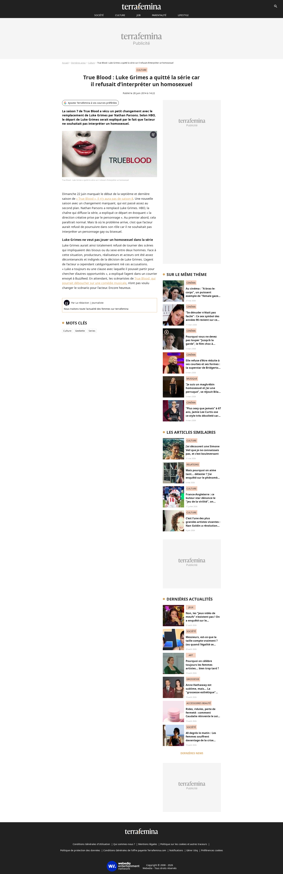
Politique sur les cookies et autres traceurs (183, 844)
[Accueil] (141, 6)
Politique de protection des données (80, 850)
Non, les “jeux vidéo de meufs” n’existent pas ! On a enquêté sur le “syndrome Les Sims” (203, 618)
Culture (120, 15)
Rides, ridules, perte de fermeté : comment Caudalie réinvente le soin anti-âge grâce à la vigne (203, 714)
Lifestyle (183, 15)
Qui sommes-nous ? (124, 844)
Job (139, 15)
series (92, 330)
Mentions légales (147, 844)
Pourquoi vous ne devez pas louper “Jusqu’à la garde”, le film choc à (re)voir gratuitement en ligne (201, 344)
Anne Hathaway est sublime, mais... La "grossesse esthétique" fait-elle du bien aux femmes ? (201, 692)
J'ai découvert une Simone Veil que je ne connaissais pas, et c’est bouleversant (202, 450)
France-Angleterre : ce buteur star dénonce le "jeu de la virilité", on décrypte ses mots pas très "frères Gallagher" (203, 502)
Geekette (80, 330)
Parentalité (159, 15)
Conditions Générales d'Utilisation (91, 844)
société (99, 15)
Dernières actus (78, 62)
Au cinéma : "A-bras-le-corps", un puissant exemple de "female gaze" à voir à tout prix (202, 294)
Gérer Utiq (192, 850)
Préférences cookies (212, 850)
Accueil (65, 62)
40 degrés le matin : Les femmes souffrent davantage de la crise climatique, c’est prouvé (201, 738)
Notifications (176, 850)
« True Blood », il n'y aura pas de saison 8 (104, 199)
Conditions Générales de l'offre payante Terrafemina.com (134, 850)
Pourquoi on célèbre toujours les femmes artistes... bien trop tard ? (202, 664)
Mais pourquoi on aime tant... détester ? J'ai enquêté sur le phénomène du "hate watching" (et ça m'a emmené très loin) (203, 477)
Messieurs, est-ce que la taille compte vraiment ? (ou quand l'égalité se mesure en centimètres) (202, 642)
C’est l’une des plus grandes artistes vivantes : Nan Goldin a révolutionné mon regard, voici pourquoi (203, 525)
